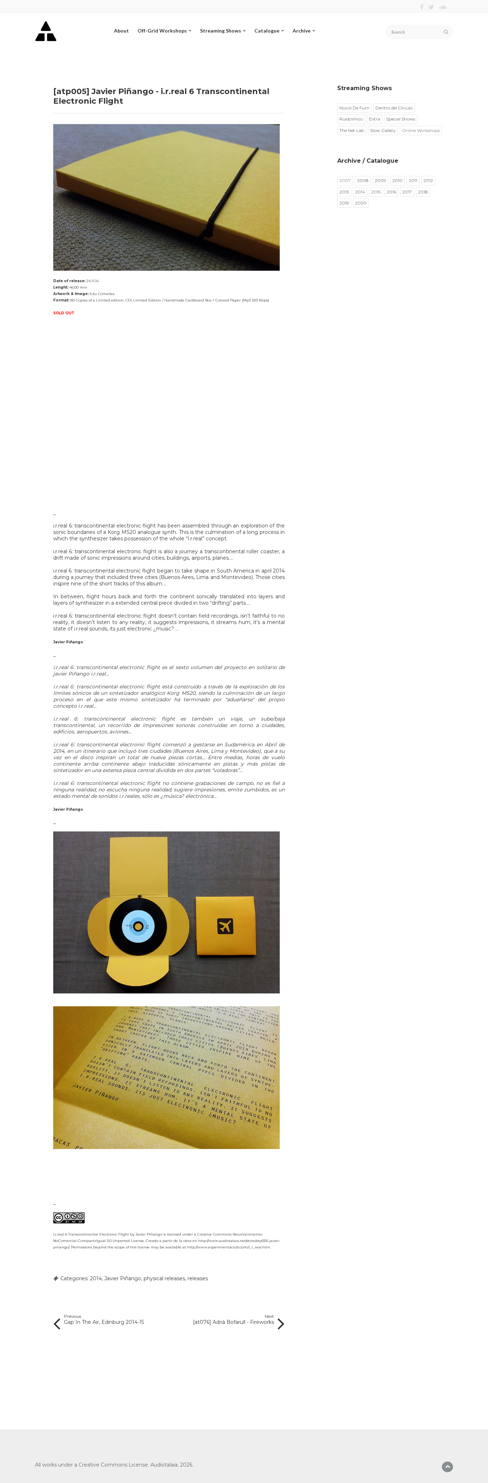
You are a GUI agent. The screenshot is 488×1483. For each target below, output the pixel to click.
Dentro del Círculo (394, 108)
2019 (344, 203)
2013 (344, 192)
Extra (374, 119)
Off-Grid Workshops (162, 31)
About (121, 31)
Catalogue (266, 31)
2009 (380, 180)
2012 (428, 180)
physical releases (164, 1278)
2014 (96, 1278)
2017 (407, 192)
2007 (345, 180)
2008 (363, 180)
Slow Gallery (383, 130)
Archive (301, 31)
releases (198, 1278)
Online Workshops (421, 130)
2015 (375, 192)
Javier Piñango (122, 1278)
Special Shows (400, 119)
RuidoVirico (351, 119)
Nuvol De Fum (354, 108)
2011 (413, 180)
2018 (423, 192)
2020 (361, 203)
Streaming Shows (220, 31)
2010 (397, 180)
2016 (391, 192)
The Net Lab (351, 130)
